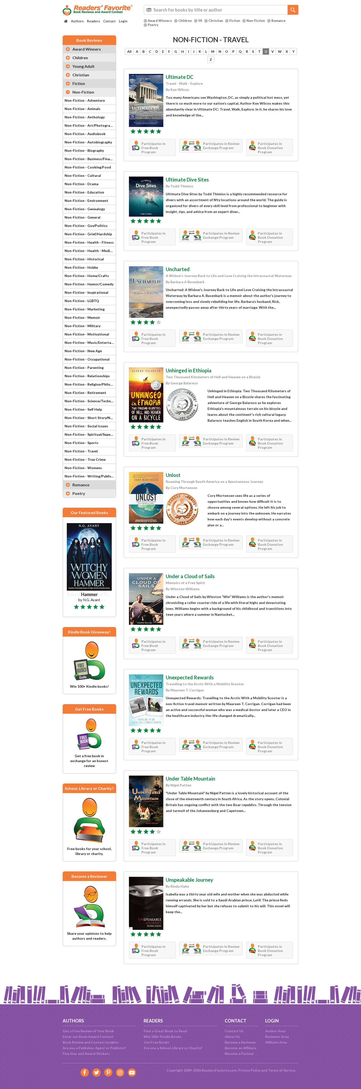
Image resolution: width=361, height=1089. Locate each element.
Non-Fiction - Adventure (85, 100)
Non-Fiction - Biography (84, 150)
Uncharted (178, 269)
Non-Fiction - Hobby (81, 267)
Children (185, 21)
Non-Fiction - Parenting (84, 367)
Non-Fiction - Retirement (85, 393)
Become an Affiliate (240, 1048)
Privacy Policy (249, 1070)
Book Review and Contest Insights (91, 1042)
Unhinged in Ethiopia (188, 370)
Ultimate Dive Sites (187, 179)
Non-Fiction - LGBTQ (82, 301)
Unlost (173, 475)
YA (200, 21)
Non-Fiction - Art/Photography (90, 125)
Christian (215, 21)
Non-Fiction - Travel (81, 451)
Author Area (275, 1031)
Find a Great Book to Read (165, 1031)
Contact (109, 21)
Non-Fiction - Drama (81, 184)
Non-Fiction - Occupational (87, 359)
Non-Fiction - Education (84, 192)
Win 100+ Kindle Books (162, 1036)
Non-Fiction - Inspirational (86, 292)
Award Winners (160, 21)
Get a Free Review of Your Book (88, 1031)
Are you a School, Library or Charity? (173, 1048)
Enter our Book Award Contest (88, 1036)
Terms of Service (281, 1070)
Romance (278, 21)
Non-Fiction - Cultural (83, 175)
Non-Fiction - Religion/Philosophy (90, 384)
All (129, 51)
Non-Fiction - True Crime (85, 459)
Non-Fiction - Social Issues (86, 426)
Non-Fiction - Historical (84, 259)
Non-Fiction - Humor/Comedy (89, 284)
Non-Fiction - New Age (83, 351)
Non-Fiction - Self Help (83, 409)
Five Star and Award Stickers (86, 1053)
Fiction (234, 21)
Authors (77, 21)
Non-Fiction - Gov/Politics (86, 225)
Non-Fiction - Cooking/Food (88, 167)
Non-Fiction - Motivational (87, 334)
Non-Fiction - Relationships (87, 376)
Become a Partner (239, 1053)
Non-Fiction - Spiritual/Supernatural (90, 434)
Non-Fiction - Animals (82, 109)
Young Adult (83, 66)
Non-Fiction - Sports (81, 443)
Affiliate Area (276, 1042)
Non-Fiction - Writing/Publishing (90, 476)
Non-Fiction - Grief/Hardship (88, 234)
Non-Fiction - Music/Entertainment (90, 342)
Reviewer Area (277, 1036)
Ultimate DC (180, 77)
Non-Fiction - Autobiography (88, 142)
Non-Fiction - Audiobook (85, 134)
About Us (232, 1036)
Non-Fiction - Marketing (85, 309)
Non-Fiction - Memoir (82, 317)
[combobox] (221, 9)
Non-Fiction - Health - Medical (90, 251)
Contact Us (234, 1031)
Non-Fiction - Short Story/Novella (90, 418)
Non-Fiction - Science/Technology (90, 401)
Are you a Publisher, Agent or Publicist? (94, 1048)
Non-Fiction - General (82, 217)
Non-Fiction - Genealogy (85, 209)
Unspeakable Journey (189, 880)
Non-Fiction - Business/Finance (90, 159)
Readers (93, 21)
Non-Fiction (256, 21)
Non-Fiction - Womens (83, 468)
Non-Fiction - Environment (86, 200)
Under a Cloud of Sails (190, 576)
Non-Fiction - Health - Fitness (89, 242)
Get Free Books (156, 1042)
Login (123, 21)
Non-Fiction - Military (82, 326)
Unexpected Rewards (190, 677)
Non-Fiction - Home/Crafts (87, 276)
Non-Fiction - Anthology (85, 117)
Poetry (153, 25)
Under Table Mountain (190, 779)
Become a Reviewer (240, 1042)
